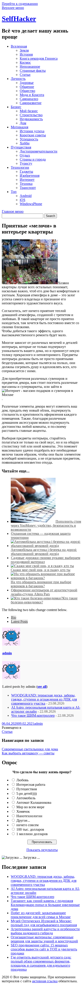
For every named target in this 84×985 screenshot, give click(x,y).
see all (41, 686)
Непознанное (30, 66)
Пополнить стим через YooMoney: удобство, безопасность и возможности (46, 525)
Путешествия (21, 147)
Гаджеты (26, 171)
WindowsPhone (31, 204)
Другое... (23, 820)
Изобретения (29, 175)
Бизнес (16, 107)
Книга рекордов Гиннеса (39, 58)
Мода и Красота (32, 95)
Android (26, 196)
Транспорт (28, 188)
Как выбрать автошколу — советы (28, 753)
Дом (23, 123)
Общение (27, 87)
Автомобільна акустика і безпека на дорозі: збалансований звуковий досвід (44, 552)
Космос (25, 62)
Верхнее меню (13, 8)
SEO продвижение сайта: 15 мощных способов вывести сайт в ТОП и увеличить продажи (44, 949)
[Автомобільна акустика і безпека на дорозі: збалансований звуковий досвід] (46, 546)
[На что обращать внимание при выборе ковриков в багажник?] (46, 578)
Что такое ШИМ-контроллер (33, 715)
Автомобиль (25, 798)
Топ (14, 192)
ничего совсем (27, 825)
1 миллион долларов (32, 834)
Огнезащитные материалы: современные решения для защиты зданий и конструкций (44, 939)
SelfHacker (19, 19)
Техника (26, 184)
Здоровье (27, 83)
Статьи (25, 74)
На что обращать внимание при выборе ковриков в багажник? (41, 584)
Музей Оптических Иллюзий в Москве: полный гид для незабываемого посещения (44, 923)
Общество (27, 91)
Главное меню (13, 211)
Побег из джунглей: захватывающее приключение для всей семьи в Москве (41, 915)
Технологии (20, 167)
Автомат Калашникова (33, 802)
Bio (13, 617)
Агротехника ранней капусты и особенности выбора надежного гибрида (45, 931)
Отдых (25, 155)
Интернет (27, 179)
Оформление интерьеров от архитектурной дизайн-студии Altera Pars (44, 592)
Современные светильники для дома (30, 749)
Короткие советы (33, 135)
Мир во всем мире (30, 807)
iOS (22, 200)
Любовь (22, 780)
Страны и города (33, 159)
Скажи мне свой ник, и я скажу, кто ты (40, 570)
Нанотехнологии (29, 816)
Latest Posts (19, 621)
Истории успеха (32, 131)
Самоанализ (29, 99)
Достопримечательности (38, 151)
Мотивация (19, 127)
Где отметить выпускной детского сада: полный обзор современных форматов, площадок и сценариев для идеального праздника (41, 963)
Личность (18, 79)
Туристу (26, 163)
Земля (24, 50)
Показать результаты (42, 850)
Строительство (31, 115)
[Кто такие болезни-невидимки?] (36, 598)
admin (7, 653)
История (26, 54)
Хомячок (23, 811)
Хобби (25, 143)
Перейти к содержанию (20, 4)
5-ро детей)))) (26, 793)
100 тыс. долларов (30, 829)
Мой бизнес (29, 111)
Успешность (29, 139)
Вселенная (19, 46)
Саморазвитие (30, 103)
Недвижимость (31, 119)
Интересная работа (30, 784)
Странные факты (33, 70)
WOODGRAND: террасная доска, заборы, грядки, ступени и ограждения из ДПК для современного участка (44, 699)
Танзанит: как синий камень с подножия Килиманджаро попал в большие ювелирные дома (45, 905)
